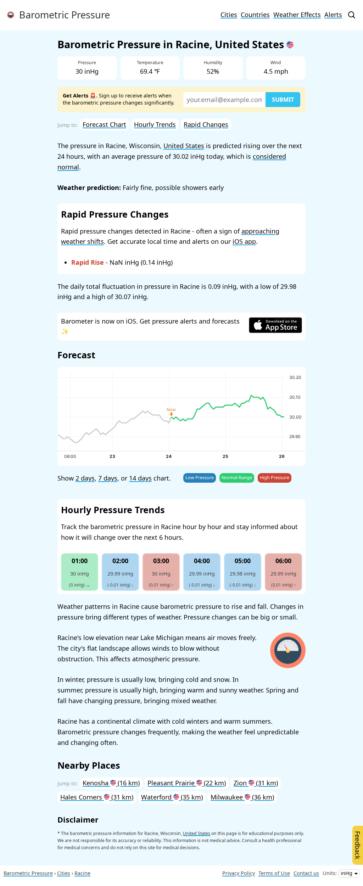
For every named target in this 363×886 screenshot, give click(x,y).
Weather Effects (297, 14)
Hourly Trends (155, 124)
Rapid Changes (206, 124)
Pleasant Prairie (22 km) (186, 783)
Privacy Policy (238, 873)
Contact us (306, 873)
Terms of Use (274, 873)
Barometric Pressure (62, 14)
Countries (255, 14)
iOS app (244, 241)
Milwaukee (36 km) (242, 797)
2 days (85, 478)
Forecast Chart (104, 124)
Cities (228, 14)
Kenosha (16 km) (111, 783)
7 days (107, 478)
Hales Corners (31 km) (96, 797)
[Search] (351, 15)
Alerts (333, 14)
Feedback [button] (357, 845)
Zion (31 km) (256, 783)
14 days (140, 478)
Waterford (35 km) (172, 797)
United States (183, 145)
